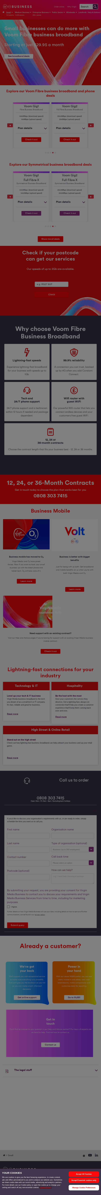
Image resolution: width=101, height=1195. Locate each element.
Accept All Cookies (84, 1174)
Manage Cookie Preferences (83, 1188)
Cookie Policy (45, 1187)
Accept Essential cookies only (83, 1180)
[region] (50, 1182)
